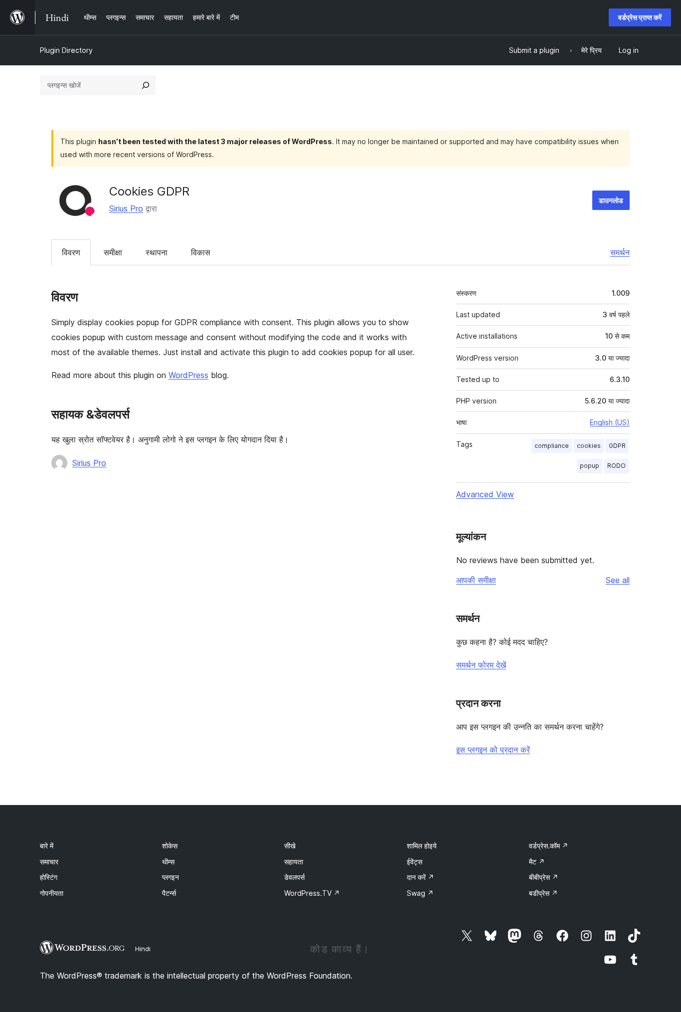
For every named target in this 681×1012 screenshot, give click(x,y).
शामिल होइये (422, 845)
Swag (420, 893)
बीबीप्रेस (543, 877)
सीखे (290, 845)
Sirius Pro (126, 208)
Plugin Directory (66, 50)
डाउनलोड (611, 200)
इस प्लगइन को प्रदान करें (493, 750)
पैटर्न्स (169, 893)
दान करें (420, 877)
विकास (200, 252)
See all (618, 580)
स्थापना (157, 252)
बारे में (46, 845)
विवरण (71, 252)
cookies (589, 445)
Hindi (143, 949)
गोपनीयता (51, 893)
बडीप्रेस (543, 893)
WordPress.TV (312, 893)
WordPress (188, 375)
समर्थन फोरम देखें (481, 665)
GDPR (617, 445)
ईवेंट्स (414, 861)
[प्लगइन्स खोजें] (146, 85)
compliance (551, 445)
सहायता (293, 861)
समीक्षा (113, 252)
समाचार (49, 861)
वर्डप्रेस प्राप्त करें (640, 17)
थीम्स (168, 861)
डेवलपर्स (294, 877)
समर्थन (620, 252)
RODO (616, 465)
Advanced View (485, 494)
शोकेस (169, 845)
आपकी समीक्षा (476, 580)
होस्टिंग (48, 877)
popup (589, 465)
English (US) (610, 422)
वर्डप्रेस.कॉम (548, 845)
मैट (537, 861)
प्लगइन (170, 877)
